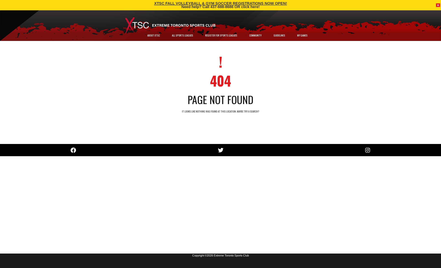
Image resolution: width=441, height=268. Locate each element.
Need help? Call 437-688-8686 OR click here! (220, 7)
